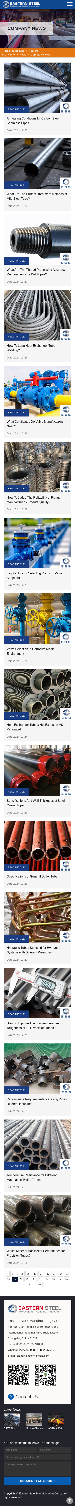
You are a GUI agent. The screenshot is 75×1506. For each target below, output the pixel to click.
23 (54, 1273)
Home (11, 54)
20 (35, 1273)
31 (40, 1279)
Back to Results (14, 50)
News (22, 54)
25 (67, 1273)
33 (53, 1279)
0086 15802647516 (42, 1349)
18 (22, 1273)
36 (30, 1284)
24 (61, 1273)
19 (28, 1273)
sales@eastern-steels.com (33, 1355)
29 (27, 1279)
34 (60, 1279)
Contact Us (26, 1396)
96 (39, 1284)
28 (21, 1279)
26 (8, 1279)
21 (41, 1273)
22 (48, 1273)
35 (66, 1279)
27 (15, 1279)
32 (47, 1279)
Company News (40, 54)
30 (34, 1279)
